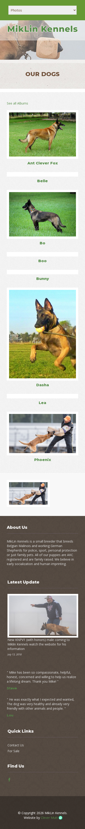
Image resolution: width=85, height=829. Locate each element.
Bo (42, 243)
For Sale (13, 751)
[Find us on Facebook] (9, 780)
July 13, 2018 (14, 654)
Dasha (42, 385)
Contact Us (15, 745)
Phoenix (42, 460)
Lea (42, 403)
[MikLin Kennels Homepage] (42, 32)
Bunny (42, 279)
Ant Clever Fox (42, 163)
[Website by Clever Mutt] (59, 817)
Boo (42, 261)
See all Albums (17, 103)
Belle (42, 181)
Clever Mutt (49, 817)
